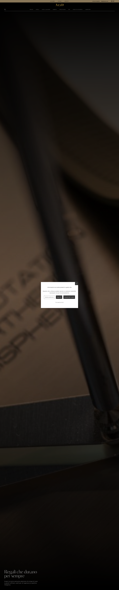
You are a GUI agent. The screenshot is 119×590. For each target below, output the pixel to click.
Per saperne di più (59, 302)
